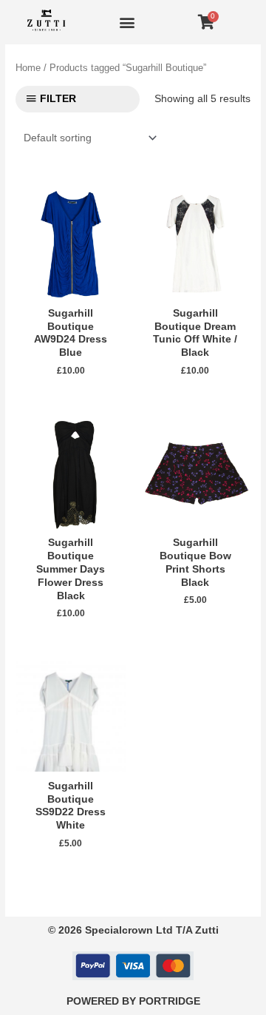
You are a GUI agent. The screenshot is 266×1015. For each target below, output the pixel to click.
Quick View (71, 288)
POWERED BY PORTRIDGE (133, 1001)
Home (28, 68)
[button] (127, 22)
